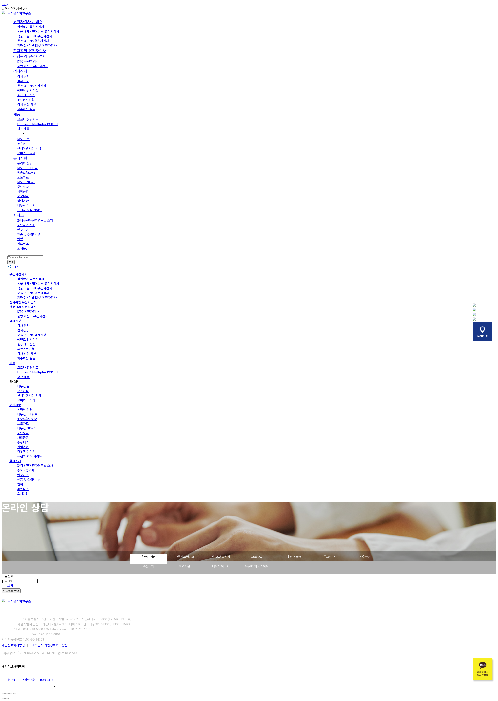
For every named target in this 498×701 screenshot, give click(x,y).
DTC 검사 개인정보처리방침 (49, 645)
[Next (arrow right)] (7, 698)
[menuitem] (27, 21)
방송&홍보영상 (220, 556)
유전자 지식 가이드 (256, 566)
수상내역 (148, 566)
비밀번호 (7, 576)
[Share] (7, 693)
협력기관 (184, 566)
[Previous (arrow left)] (3, 698)
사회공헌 (365, 556)
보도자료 (256, 556)
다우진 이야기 (220, 566)
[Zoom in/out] (14, 693)
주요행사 (329, 556)
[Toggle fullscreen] (10, 693)
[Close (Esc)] (3, 693)
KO (9, 266)
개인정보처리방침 (13, 645)
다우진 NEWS (293, 556)
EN (17, 266)
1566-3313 (46, 680)
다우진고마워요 (184, 556)
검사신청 (11, 680)
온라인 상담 (148, 556)
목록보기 (7, 585)
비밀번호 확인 (11, 590)
